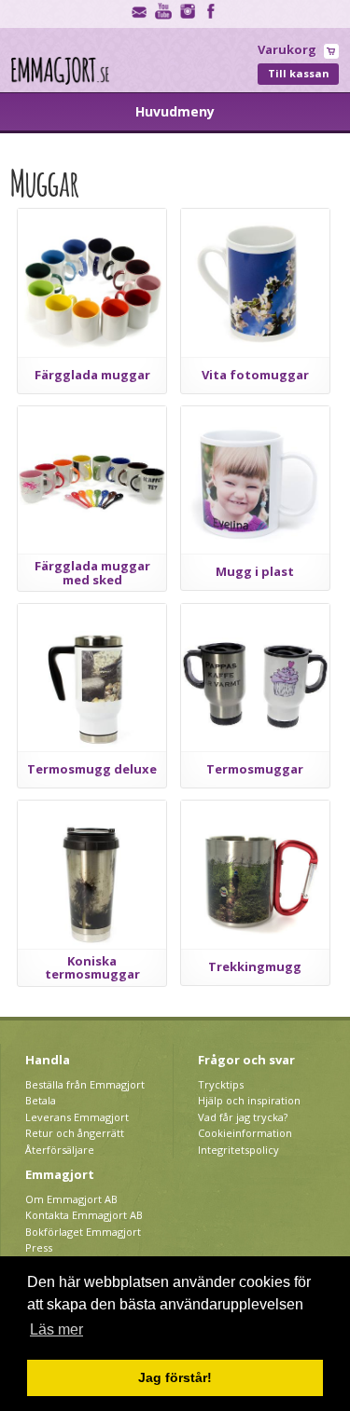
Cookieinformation (245, 1133)
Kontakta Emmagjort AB (84, 1215)
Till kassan (298, 73)
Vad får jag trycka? (242, 1117)
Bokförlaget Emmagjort (83, 1232)
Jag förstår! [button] (175, 1377)
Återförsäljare (59, 1150)
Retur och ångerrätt (74, 1133)
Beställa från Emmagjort (85, 1084)
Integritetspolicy (238, 1150)
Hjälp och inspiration (249, 1100)
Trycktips (221, 1084)
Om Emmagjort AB (71, 1199)
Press (38, 1247)
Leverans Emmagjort (77, 1117)
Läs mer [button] (56, 1329)
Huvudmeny (175, 111)
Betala (40, 1100)
